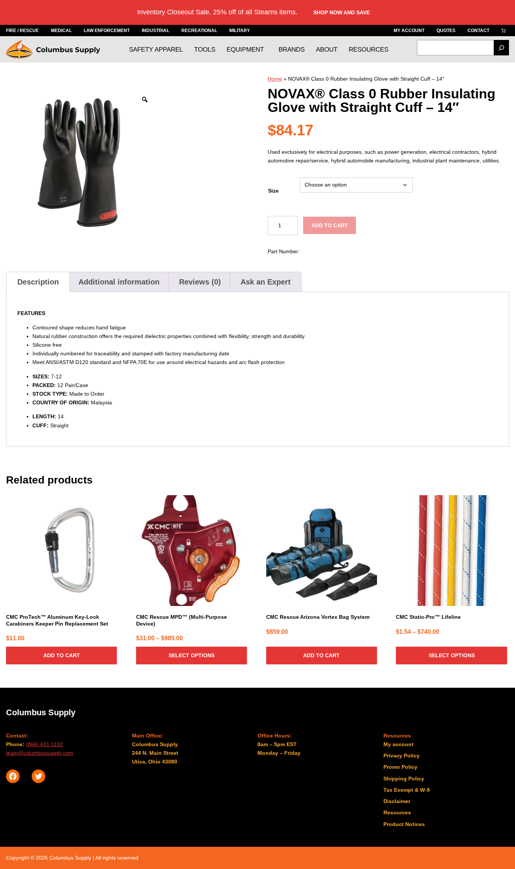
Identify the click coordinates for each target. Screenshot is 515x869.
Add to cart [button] (61, 655)
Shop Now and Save (341, 12)
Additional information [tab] (118, 282)
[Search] (501, 47)
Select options (192, 655)
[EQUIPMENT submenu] (270, 49)
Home (275, 79)
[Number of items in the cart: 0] (503, 30)
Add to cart (329, 225)
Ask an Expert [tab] (266, 282)
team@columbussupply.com (39, 753)
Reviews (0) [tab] (200, 282)
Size (273, 191)
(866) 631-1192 (44, 744)
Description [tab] (38, 282)
